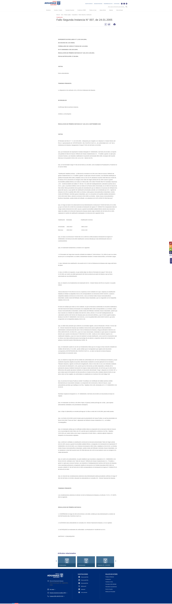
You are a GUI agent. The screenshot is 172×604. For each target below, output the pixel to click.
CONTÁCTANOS (116, 3)
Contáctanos (108, 579)
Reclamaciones (62, 565)
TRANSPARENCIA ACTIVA (108, 3)
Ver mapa (52, 589)
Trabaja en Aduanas (109, 576)
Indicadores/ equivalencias (111, 586)
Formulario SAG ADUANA (110, 584)
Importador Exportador (70, 10)
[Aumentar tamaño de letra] (122, 4)
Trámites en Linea (92, 10)
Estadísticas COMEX (82, 10)
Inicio (62, 14)
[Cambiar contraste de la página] (126, 4)
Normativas (48, 10)
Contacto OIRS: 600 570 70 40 (56, 596)
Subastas (111, 10)
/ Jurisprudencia (74, 14)
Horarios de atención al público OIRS (58, 592)
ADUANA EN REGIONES (98, 3)
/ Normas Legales (67, 14)
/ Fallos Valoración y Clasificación (84, 14)
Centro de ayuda (109, 589)
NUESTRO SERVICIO (89, 3)
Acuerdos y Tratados (58, 10)
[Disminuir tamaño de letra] (124, 4)
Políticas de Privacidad (110, 591)
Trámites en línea (109, 581)
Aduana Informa (103, 10)
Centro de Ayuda (119, 10)
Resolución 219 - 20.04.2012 (104, 565)
